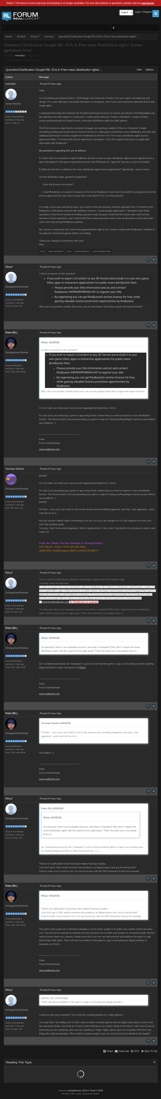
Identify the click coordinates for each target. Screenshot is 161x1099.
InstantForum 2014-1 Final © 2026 (85, 1090)
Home (8, 36)
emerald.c (20, 55)
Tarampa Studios (14, 468)
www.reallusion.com (49, 449)
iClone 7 (35, 36)
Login (137, 12)
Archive (21, 36)
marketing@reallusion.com (82, 291)
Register (147, 12)
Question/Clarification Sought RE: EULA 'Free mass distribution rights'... (98, 36)
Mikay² (9, 266)
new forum (147, 3)
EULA (82, 667)
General (49, 36)
